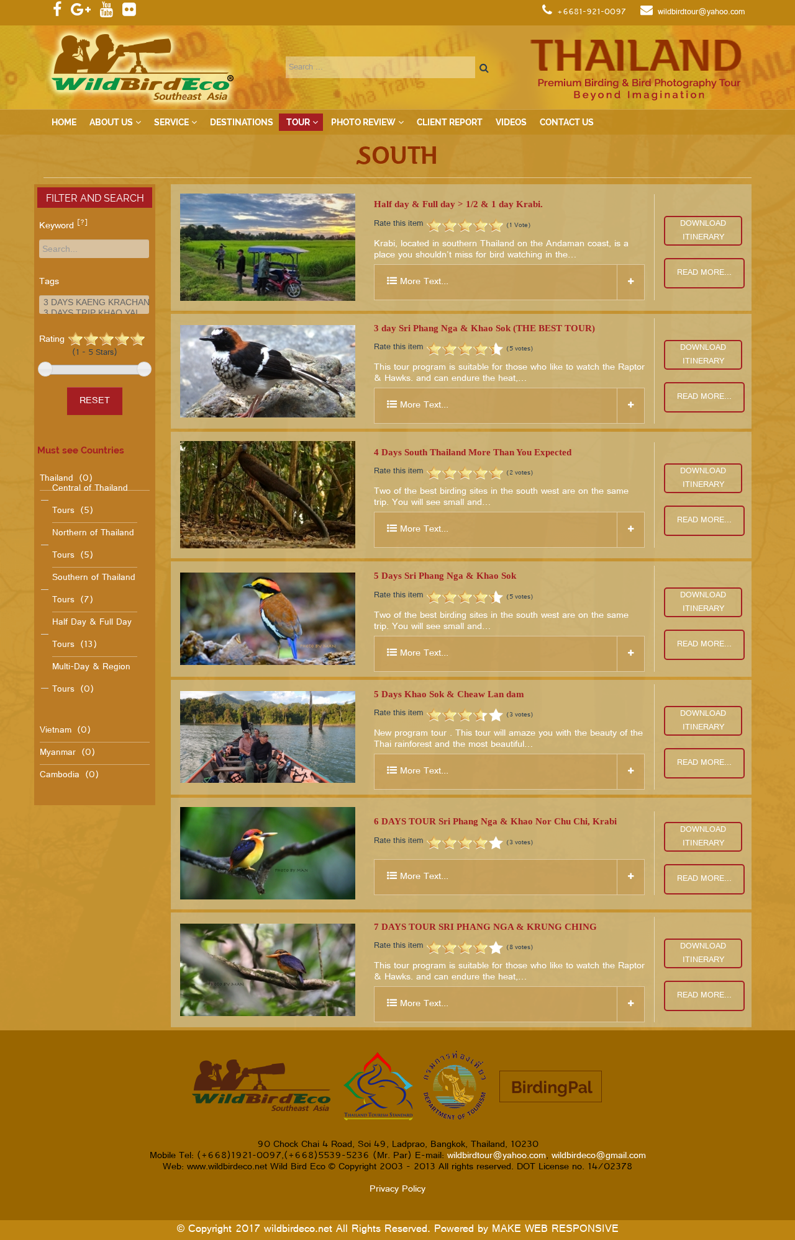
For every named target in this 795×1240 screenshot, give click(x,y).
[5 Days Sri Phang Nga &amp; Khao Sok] (267, 619)
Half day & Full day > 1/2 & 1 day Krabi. (458, 204)
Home (64, 122)
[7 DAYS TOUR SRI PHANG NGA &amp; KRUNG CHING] (267, 970)
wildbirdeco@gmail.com (599, 1156)
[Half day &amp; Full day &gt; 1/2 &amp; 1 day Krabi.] (267, 247)
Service (171, 122)
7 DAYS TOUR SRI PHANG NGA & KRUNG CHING (485, 927)
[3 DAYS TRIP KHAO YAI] (94, 313)
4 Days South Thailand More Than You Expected (472, 452)
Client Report (450, 122)
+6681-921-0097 (591, 12)
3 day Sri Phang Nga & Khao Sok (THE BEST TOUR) (484, 328)
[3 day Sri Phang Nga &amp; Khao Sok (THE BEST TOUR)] (267, 371)
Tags (49, 282)
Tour (298, 122)
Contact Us (567, 122)
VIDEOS (511, 122)
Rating (78, 345)
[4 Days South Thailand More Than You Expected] (267, 494)
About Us (111, 122)
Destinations (241, 122)
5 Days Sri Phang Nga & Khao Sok (445, 576)
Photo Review (363, 122)
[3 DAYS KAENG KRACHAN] (94, 302)
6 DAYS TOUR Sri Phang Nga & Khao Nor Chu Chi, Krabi (495, 821)
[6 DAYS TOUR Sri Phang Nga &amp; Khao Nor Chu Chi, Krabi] (267, 853)
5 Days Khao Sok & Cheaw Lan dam (449, 694)
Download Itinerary (703, 230)
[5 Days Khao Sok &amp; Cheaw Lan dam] (267, 737)
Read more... (704, 272)
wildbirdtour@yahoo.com (701, 12)
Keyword (63, 226)
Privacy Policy (397, 1189)
